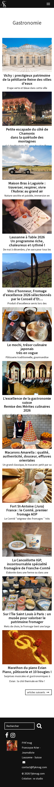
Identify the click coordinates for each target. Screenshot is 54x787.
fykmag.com (37, 773)
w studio (38, 778)
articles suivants (36, 692)
